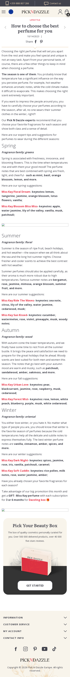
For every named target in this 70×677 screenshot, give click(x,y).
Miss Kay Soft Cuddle (15, 470)
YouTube (44, 649)
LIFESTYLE (35, 20)
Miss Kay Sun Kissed (14, 315)
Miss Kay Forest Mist (15, 399)
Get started (35, 585)
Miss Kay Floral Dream (16, 192)
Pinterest (35, 649)
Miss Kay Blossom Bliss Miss (19, 206)
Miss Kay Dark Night (15, 460)
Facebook (15, 649)
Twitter (54, 649)
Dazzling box (37, 500)
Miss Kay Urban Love (15, 384)
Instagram (25, 649)
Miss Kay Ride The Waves (18, 300)
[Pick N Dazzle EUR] (11, 11)
